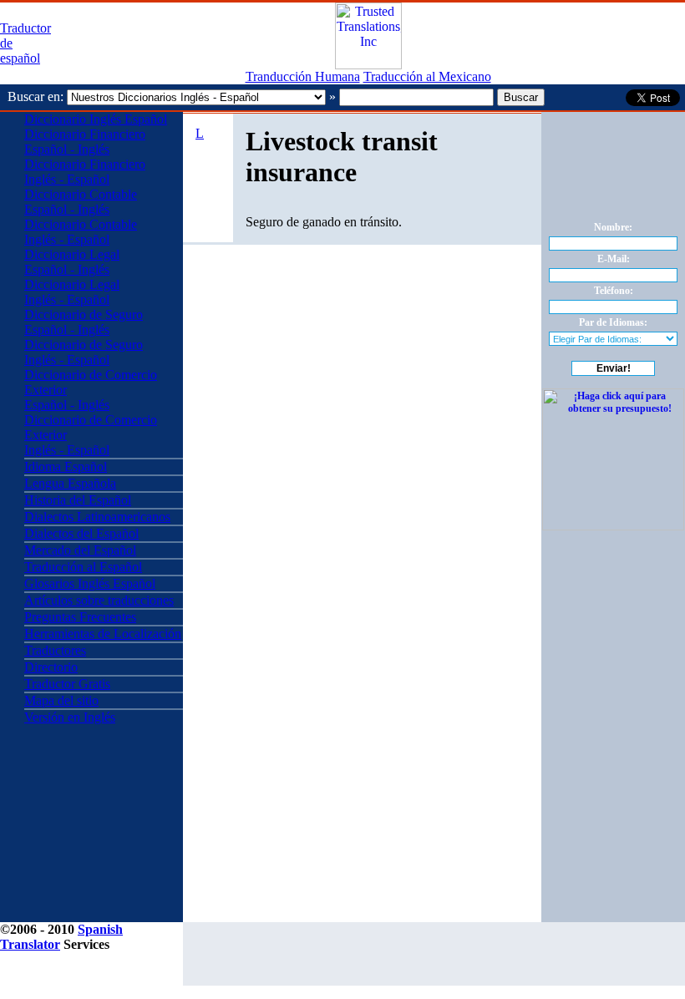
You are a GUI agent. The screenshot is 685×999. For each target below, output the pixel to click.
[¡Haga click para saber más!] (613, 527)
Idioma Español (65, 466)
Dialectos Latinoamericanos (97, 517)
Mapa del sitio (61, 700)
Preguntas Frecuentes (80, 617)
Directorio (51, 667)
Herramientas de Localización (102, 633)
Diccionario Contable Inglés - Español (80, 231)
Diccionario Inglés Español (95, 119)
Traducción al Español (83, 567)
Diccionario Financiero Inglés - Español (84, 171)
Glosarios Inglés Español (89, 583)
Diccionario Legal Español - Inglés (71, 261)
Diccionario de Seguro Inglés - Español (83, 352)
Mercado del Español (80, 550)
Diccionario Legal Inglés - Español (71, 292)
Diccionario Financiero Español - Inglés (84, 141)
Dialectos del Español (81, 533)
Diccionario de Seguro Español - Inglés (83, 322)
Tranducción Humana (303, 76)
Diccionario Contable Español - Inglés (80, 201)
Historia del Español (77, 500)
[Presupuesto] (368, 65)
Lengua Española (70, 483)
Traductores (55, 650)
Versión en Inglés (69, 717)
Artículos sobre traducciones (99, 600)
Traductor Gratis (67, 684)
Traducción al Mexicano (427, 76)
